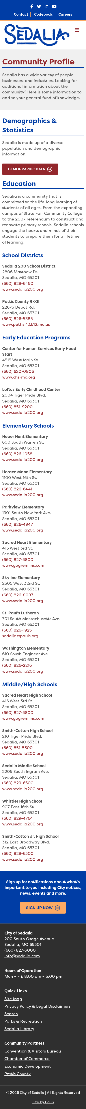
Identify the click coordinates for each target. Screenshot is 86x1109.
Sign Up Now (39, 908)
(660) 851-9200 (17, 407)
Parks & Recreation (23, 1021)
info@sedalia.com (22, 956)
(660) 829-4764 (17, 818)
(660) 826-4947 (17, 524)
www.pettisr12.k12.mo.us (26, 324)
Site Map (13, 999)
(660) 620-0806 (18, 371)
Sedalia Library (19, 1028)
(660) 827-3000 (20, 950)
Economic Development (27, 1066)
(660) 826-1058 (17, 454)
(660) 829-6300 (18, 853)
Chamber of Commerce (27, 1058)
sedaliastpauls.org (20, 636)
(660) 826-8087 (17, 595)
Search (11, 1013)
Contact (21, 14)
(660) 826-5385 (17, 318)
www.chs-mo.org (18, 377)
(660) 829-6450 (17, 283)
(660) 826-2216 (17, 665)
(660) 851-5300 (17, 747)
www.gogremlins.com (23, 565)
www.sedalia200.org (22, 289)
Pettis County (17, 1073)
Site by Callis (43, 1102)
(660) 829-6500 (18, 783)
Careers (65, 14)
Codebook (43, 14)
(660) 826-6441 (17, 489)
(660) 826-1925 (17, 630)
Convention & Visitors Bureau (32, 1051)
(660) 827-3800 (17, 559)
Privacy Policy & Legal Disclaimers (37, 1006)
